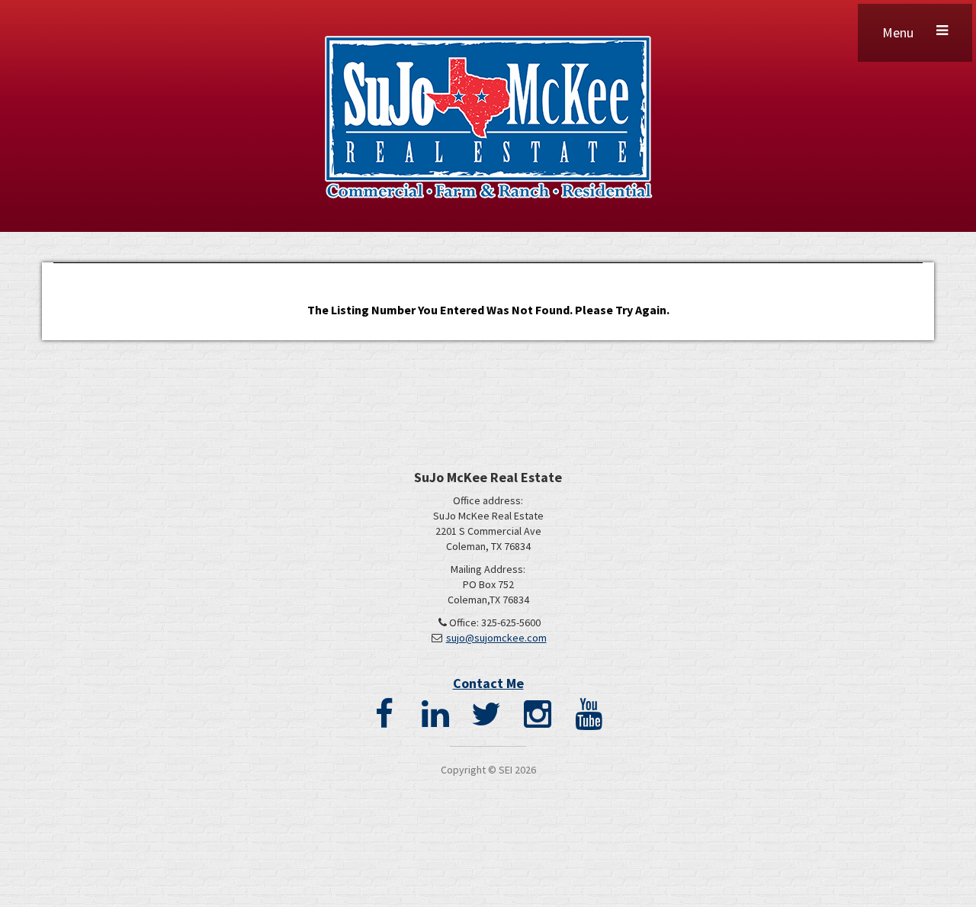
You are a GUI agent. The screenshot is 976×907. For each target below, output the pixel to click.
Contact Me (488, 683)
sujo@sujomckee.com (496, 638)
